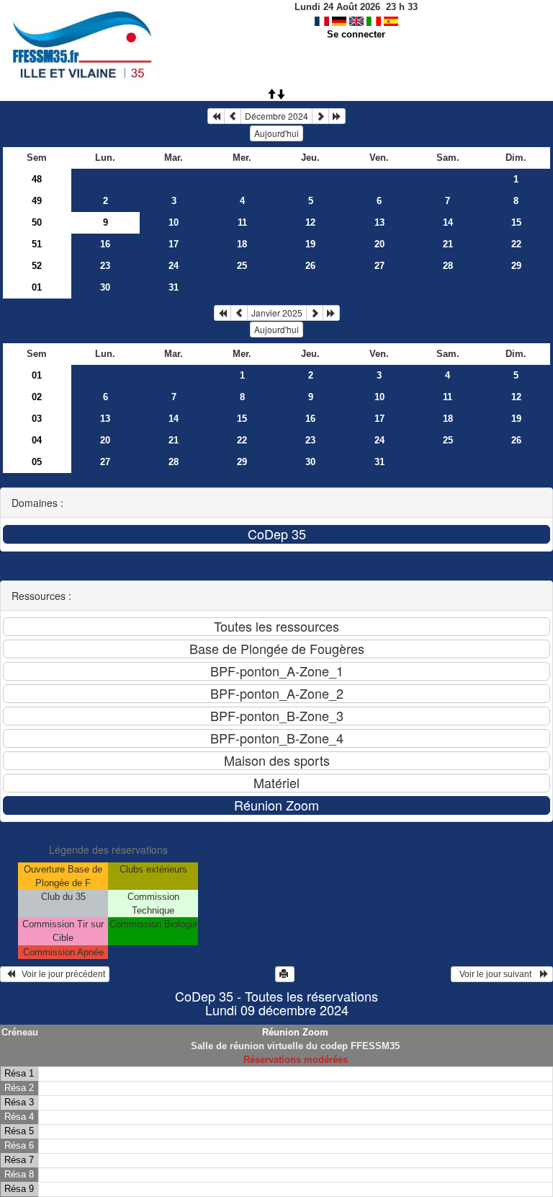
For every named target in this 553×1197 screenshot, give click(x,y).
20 (379, 244)
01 (37, 287)
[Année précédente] (216, 116)
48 (37, 179)
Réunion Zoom (295, 1032)
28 (448, 265)
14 (448, 222)
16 (105, 244)
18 (242, 244)
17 (173, 244)
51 (37, 244)
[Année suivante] (337, 116)
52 (37, 265)
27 (379, 265)
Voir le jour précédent (60, 974)
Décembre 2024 (276, 116)
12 (310, 222)
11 (242, 222)
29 (516, 265)
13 (379, 222)
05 (37, 461)
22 (516, 244)
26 (310, 265)
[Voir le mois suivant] (320, 116)
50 (37, 222)
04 (37, 440)
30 (105, 287)
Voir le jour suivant (497, 974)
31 (173, 287)
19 (310, 244)
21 (448, 244)
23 (105, 265)
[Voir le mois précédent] (232, 116)
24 (173, 265)
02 (37, 397)
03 (37, 418)
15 (516, 222)
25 (242, 265)
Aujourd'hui (276, 133)
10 (173, 222)
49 (37, 200)
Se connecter (356, 34)
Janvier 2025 (276, 312)
